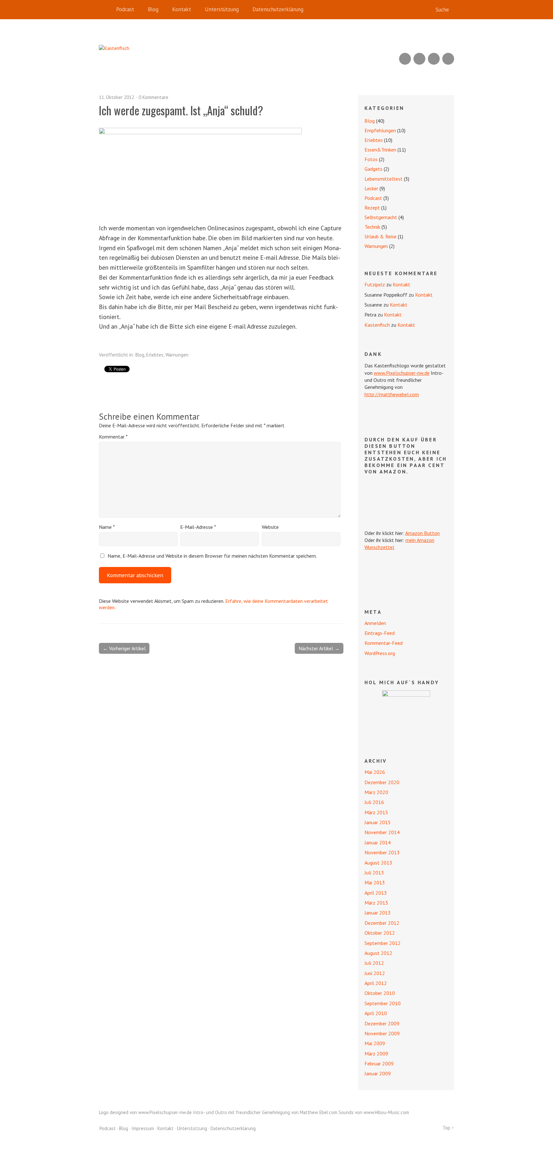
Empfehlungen (380, 130)
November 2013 (382, 852)
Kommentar (113, 436)
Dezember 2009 (382, 1023)
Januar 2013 (378, 912)
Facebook (434, 59)
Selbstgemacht (381, 217)
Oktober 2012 (380, 933)
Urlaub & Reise (381, 236)
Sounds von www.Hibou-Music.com (374, 1112)
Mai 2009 (375, 1043)
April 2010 (376, 1013)
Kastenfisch (377, 325)
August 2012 (378, 953)
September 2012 (383, 943)
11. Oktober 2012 (116, 97)
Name (107, 527)
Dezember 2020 (382, 782)
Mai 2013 (375, 882)
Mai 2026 (375, 772)
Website (270, 527)
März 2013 (376, 902)
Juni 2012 (375, 973)
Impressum (143, 1128)
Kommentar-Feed (384, 643)
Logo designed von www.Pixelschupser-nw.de (145, 1112)
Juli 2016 (374, 802)
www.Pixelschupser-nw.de (401, 373)
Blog (153, 9)
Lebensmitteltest (384, 179)
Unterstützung (222, 9)
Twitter (448, 59)
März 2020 (376, 792)
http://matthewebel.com (392, 394)
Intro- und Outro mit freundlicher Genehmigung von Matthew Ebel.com (265, 1112)
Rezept (372, 207)
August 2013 (378, 862)
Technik (372, 227)
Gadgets (373, 169)
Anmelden (375, 623)
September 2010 (383, 1003)
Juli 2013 (374, 872)
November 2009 (382, 1033)
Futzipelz (375, 284)
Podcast (125, 9)
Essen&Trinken (380, 149)
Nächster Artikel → (319, 648)
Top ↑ (448, 1128)
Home (105, 9)
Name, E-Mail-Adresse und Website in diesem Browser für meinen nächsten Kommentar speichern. (212, 556)
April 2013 (376, 893)
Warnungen (176, 355)
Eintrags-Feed (380, 633)
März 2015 (376, 812)
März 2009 (376, 1053)
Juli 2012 (374, 963)
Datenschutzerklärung (277, 9)
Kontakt (181, 9)
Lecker (371, 188)
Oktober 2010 (380, 993)
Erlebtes (155, 355)
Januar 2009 (378, 1073)
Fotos (371, 159)
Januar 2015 (378, 822)
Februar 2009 (379, 1063)
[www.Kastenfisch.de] (406, 714)
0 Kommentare (153, 97)
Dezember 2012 (382, 923)
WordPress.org (380, 653)
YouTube (419, 59)
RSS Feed (405, 59)
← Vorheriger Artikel (124, 648)
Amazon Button (422, 533)
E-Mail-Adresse (198, 527)
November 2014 (382, 832)
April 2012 (376, 983)
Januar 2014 (378, 842)
